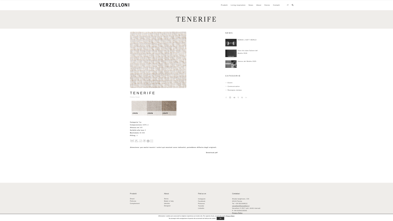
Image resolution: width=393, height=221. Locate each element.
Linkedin (201, 208)
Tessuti (137, 97)
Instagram (202, 199)
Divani (132, 199)
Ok (220, 218)
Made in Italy (169, 201)
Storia (166, 199)
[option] (139, 108)
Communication (234, 86)
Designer (167, 206)
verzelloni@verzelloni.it (240, 206)
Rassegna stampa (235, 90)
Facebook (201, 201)
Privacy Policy (237, 213)
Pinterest (201, 203)
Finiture (132, 97)
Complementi (135, 203)
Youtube (201, 206)
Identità (167, 203)
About (166, 194)
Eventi (230, 82)
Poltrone (133, 201)
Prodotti (133, 194)
